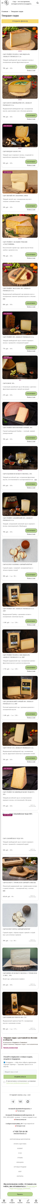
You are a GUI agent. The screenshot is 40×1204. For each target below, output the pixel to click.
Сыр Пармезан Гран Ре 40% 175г (15, 1017)
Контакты (20, 1176)
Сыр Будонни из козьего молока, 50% (17, 474)
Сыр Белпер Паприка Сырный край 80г (17, 564)
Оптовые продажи (20, 1167)
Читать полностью (10, 1047)
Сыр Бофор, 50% (8, 383)
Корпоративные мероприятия (20, 1139)
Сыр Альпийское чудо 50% (13, 838)
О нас (20, 1153)
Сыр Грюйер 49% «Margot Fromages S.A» (18, 337)
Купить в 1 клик (31, 70)
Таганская (20, 1110)
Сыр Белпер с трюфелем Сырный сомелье (19, 882)
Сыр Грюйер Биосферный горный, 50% (17, 427)
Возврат (20, 1148)
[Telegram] (13, 1101)
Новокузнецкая (20, 1117)
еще (4, 298)
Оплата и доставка (20, 1144)
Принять (20, 1194)
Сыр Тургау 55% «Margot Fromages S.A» (18, 748)
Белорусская (20, 1125)
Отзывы (20, 1158)
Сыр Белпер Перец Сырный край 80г (16, 929)
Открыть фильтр (20, 21)
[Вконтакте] (20, 1101)
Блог (20, 1171)
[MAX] (28, 1101)
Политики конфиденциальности (17, 1083)
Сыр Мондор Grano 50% (12, 151)
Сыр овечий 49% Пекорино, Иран (15, 195)
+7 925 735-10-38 (20, 1132)
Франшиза (20, 1162)
